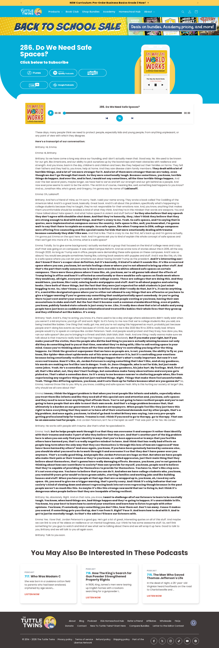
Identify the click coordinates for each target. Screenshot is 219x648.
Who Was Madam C (43, 576)
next (134, 119)
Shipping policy (121, 639)
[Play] (50, 112)
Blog (81, 620)
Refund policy (103, 639)
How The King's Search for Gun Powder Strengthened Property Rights (109, 576)
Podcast (92, 620)
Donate (69, 625)
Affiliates (151, 620)
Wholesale (165, 620)
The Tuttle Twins (46, 639)
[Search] (183, 12)
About (72, 620)
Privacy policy (65, 639)
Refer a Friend (135, 620)
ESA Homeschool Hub (112, 620)
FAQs (177, 620)
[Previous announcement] (21, 3)
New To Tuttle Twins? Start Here (108, 625)
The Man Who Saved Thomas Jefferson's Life (165, 576)
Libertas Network (83, 642)
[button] (55, 11)
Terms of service (84, 639)
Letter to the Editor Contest (168, 625)
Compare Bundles (139, 625)
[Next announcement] (198, 3)
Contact (82, 625)
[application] (119, 112)
